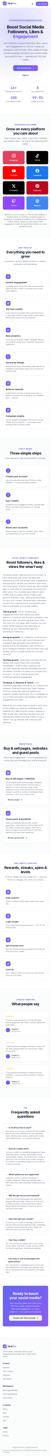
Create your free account (24, 1318)
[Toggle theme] (32, 3)
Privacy (6, 1436)
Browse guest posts (16, 838)
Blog (4, 1413)
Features (6, 1367)
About (5, 1409)
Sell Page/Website (10, 1394)
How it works (8, 1371)
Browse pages (14, 800)
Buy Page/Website (10, 1390)
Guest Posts (7, 1398)
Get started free (24, 68)
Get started (42, 4)
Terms (5, 1432)
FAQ (4, 1420)
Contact (6, 1417)
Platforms (6, 1375)
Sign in (25, 75)
